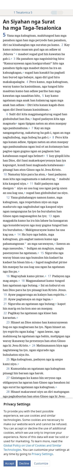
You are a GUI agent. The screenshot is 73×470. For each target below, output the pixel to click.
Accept (9, 463)
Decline (24, 463)
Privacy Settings (42, 454)
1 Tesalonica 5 (23, 12)
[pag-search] (68, 4)
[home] (5, 5)
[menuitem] (5, 5)
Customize (41, 463)
